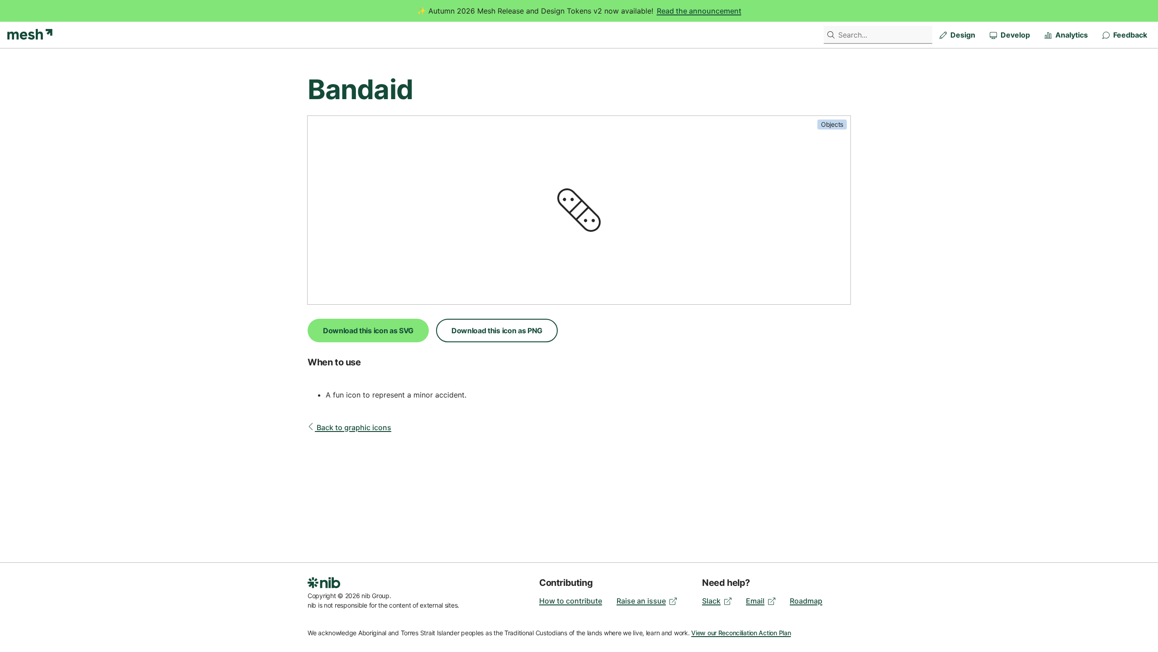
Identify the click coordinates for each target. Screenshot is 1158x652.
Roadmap (806, 600)
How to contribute (570, 600)
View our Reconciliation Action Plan (741, 633)
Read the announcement (699, 10)
